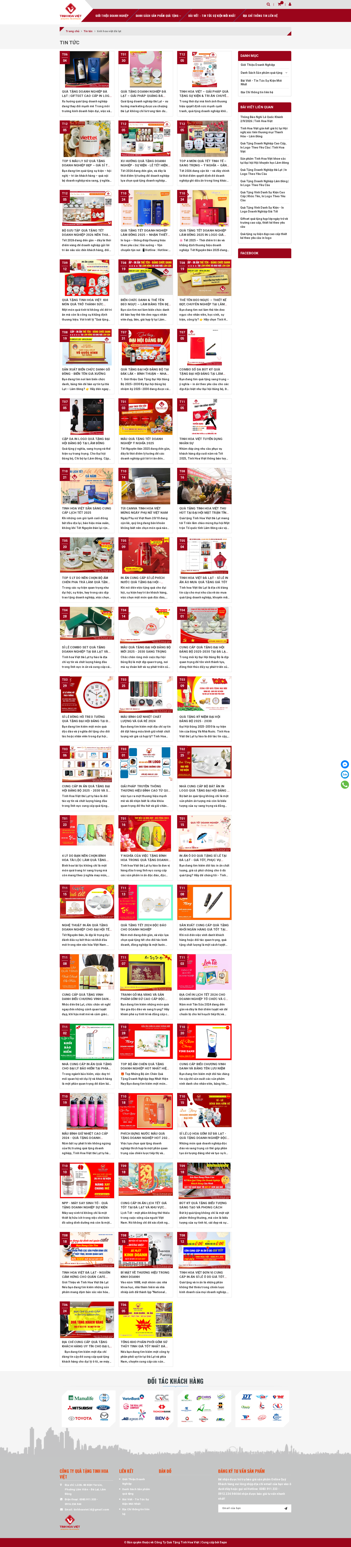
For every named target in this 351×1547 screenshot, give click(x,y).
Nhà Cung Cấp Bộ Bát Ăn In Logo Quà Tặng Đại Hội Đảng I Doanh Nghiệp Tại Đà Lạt (203, 790)
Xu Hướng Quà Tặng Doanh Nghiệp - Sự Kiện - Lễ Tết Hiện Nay (144, 165)
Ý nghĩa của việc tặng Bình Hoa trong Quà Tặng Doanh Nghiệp (144, 860)
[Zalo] (345, 774)
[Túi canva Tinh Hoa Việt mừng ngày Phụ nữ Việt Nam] (145, 486)
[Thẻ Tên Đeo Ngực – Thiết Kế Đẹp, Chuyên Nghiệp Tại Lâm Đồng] (204, 277)
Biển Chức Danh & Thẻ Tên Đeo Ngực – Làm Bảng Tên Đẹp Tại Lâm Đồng (145, 304)
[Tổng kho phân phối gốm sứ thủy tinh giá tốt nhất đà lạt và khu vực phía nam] (145, 1319)
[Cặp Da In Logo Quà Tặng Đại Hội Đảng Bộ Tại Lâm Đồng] (87, 416)
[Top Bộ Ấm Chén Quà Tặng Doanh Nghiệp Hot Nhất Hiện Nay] (145, 1042)
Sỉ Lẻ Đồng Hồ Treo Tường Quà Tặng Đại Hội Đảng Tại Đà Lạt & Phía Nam (86, 721)
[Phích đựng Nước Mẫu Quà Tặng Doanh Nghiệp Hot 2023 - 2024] (145, 1111)
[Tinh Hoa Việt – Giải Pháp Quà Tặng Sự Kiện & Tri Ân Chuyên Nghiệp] (204, 69)
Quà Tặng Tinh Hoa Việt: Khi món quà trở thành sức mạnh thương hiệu (85, 304)
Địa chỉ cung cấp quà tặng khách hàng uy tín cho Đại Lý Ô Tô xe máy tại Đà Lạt (87, 1346)
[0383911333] (345, 785)
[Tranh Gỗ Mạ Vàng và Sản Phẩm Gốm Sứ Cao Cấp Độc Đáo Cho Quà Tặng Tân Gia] (145, 972)
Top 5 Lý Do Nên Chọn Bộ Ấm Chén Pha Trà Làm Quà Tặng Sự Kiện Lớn (86, 582)
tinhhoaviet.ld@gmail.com (91, 1509)
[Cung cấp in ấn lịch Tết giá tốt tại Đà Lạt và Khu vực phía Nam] (145, 1180)
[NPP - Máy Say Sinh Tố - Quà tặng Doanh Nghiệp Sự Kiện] (87, 1180)
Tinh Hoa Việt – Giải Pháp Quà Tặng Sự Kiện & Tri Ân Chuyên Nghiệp (204, 96)
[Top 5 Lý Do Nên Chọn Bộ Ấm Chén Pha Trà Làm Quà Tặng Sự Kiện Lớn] (87, 555)
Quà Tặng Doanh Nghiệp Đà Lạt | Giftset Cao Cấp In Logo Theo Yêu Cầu (87, 96)
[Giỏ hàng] (279, 4)
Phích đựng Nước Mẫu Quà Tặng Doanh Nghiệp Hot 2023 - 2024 (145, 1138)
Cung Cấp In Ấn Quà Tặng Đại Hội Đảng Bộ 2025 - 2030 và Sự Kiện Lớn (86, 790)
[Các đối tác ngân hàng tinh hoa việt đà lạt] (146, 1407)
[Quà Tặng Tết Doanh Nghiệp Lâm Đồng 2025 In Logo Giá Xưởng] (204, 208)
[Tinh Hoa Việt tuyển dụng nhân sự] (204, 416)
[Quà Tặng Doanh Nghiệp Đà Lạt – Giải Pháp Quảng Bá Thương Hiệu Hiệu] (145, 69)
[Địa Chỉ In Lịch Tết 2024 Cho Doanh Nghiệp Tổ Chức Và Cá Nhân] (204, 972)
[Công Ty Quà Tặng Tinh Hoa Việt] (71, 11)
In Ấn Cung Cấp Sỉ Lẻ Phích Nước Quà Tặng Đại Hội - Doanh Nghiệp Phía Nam (143, 582)
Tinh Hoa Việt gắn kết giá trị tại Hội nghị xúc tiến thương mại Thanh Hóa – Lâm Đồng (264, 132)
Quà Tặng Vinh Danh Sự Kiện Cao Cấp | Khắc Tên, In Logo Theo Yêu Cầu (262, 196)
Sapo (223, 1542)
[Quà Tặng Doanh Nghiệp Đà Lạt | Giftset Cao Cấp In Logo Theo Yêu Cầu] (87, 69)
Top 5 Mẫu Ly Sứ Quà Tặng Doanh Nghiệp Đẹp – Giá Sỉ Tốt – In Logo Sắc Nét (87, 165)
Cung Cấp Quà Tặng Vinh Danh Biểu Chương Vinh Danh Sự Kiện (86, 999)
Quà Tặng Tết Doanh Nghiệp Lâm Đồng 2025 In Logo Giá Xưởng (202, 235)
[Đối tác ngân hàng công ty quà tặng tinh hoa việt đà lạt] (89, 1407)
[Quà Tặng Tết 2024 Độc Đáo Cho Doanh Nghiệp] (145, 903)
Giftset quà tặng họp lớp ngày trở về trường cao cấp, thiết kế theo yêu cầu (264, 222)
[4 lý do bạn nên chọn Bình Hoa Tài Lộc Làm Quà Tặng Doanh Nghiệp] (87, 833)
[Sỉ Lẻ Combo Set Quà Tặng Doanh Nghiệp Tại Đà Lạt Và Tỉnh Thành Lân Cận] (87, 625)
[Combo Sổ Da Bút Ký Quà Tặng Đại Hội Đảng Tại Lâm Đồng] (204, 347)
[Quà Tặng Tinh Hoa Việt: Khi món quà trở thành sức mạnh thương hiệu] (87, 277)
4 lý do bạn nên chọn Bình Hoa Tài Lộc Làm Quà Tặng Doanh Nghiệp (84, 860)
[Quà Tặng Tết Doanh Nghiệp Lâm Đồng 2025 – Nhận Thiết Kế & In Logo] (145, 208)
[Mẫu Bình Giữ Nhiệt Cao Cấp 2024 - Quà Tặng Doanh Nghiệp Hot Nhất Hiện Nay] (87, 1111)
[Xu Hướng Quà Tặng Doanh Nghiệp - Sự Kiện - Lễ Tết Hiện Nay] (145, 138)
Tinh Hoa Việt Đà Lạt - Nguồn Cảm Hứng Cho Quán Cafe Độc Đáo (86, 1277)
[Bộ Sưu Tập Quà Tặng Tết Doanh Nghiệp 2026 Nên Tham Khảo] (87, 208)
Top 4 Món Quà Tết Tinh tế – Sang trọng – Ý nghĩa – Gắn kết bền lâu (203, 165)
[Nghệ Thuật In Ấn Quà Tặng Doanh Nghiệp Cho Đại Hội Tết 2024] (87, 903)
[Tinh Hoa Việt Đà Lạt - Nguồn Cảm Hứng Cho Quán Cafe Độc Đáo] (87, 1250)
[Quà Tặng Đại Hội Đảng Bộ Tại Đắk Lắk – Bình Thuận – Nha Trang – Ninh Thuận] (145, 347)
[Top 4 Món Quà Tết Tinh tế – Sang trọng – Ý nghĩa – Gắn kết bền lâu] (204, 138)
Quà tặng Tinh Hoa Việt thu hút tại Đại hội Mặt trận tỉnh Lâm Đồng (204, 513)
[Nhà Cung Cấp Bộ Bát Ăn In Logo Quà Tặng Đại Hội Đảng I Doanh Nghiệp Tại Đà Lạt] (204, 764)
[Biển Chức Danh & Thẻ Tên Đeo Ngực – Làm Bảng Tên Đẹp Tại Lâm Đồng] (145, 277)
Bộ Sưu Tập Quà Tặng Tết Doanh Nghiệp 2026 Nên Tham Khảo (86, 235)
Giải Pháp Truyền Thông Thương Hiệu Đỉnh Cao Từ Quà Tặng (145, 790)
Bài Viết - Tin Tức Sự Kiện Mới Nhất (212, 15)
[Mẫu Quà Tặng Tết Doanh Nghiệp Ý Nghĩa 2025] (145, 416)
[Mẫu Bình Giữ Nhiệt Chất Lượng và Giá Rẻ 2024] (145, 694)
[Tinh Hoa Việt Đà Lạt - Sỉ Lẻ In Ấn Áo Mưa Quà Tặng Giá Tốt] (204, 555)
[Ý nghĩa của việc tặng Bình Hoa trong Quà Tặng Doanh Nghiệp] (145, 833)
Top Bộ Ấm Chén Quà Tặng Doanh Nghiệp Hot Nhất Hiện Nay (145, 1068)
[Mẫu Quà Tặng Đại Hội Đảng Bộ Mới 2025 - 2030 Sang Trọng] (145, 625)
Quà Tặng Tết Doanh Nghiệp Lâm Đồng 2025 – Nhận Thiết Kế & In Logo (144, 235)
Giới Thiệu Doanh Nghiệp (112, 15)
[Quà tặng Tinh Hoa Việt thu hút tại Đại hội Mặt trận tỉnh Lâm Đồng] (204, 486)
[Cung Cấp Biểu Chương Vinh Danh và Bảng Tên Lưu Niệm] (204, 1042)
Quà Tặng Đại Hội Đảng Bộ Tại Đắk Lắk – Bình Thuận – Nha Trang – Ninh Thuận (145, 374)
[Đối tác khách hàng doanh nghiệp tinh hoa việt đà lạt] (204, 1407)
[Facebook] (345, 764)
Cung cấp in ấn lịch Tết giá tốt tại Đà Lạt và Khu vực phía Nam (144, 1207)
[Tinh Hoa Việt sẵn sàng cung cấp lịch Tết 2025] (87, 486)
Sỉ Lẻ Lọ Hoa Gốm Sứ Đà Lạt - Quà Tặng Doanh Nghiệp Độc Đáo (203, 1138)
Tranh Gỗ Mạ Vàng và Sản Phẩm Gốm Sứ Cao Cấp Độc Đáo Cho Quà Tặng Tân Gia (143, 999)
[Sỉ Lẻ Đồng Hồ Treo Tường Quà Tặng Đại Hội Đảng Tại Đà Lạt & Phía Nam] (87, 694)
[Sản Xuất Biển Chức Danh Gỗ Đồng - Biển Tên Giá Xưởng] (87, 347)
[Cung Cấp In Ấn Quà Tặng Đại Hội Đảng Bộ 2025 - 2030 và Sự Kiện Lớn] (87, 764)
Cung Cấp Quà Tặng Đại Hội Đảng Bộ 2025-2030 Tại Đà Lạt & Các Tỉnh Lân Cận (203, 652)
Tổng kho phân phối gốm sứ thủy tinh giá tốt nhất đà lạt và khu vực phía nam (144, 1346)
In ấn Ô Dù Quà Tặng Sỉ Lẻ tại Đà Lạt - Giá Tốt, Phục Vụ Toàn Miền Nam (202, 860)
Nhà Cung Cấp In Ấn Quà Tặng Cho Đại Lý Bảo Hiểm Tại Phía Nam (87, 1068)
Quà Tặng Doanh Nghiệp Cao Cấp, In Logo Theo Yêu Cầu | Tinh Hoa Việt (263, 147)
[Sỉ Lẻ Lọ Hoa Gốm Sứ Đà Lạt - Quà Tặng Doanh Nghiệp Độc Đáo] (204, 1111)
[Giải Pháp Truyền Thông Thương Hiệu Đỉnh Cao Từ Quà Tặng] (145, 764)
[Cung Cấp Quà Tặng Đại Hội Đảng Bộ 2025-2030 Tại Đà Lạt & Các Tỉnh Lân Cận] (204, 625)
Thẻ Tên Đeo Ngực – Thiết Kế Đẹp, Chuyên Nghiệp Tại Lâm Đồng (202, 304)
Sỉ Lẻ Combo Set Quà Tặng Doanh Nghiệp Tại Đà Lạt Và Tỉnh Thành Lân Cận (85, 652)
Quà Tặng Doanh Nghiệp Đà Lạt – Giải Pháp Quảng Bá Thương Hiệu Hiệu (143, 96)
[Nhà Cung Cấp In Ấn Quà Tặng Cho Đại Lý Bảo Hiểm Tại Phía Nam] (87, 1042)
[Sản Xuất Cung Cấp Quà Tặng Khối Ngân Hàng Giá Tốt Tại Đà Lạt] (204, 903)
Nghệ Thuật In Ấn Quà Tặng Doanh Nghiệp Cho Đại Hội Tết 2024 (86, 929)
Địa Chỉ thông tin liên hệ (260, 15)
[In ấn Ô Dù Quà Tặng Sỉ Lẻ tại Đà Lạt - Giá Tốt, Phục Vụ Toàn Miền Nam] (204, 833)
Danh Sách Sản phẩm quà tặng (157, 15)
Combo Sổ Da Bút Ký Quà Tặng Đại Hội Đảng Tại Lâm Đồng (201, 374)
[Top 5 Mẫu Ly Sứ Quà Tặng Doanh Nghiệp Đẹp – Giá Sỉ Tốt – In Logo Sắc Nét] (87, 138)
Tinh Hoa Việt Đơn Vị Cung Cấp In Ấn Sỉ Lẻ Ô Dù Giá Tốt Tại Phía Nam (201, 1277)
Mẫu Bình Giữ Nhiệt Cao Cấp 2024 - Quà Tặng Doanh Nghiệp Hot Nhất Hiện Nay (85, 1138)
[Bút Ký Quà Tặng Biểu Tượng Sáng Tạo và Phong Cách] (204, 1180)
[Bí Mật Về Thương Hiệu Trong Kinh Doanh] (145, 1250)
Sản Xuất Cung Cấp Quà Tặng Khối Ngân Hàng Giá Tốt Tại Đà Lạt (204, 929)
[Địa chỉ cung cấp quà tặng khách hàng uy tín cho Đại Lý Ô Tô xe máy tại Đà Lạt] (87, 1319)
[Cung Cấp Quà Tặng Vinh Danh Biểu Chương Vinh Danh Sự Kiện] (87, 972)
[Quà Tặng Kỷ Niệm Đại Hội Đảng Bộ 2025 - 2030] (204, 694)
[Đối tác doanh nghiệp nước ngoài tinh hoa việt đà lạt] (262, 1407)
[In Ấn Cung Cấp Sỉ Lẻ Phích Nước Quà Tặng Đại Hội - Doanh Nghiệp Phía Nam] (145, 555)
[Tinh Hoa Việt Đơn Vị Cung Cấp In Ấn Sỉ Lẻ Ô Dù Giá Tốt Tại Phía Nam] (204, 1250)
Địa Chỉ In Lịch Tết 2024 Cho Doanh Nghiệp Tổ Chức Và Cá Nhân (203, 999)
